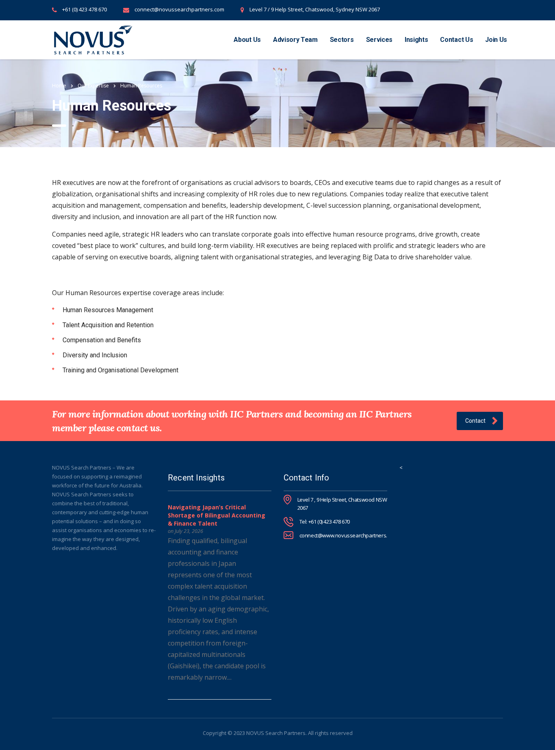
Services (379, 39)
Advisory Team (295, 39)
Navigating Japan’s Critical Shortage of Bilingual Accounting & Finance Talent (216, 515)
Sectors (342, 39)
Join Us (496, 39)
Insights (416, 39)
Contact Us (456, 39)
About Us (247, 39)
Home (59, 85)
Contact (475, 420)
